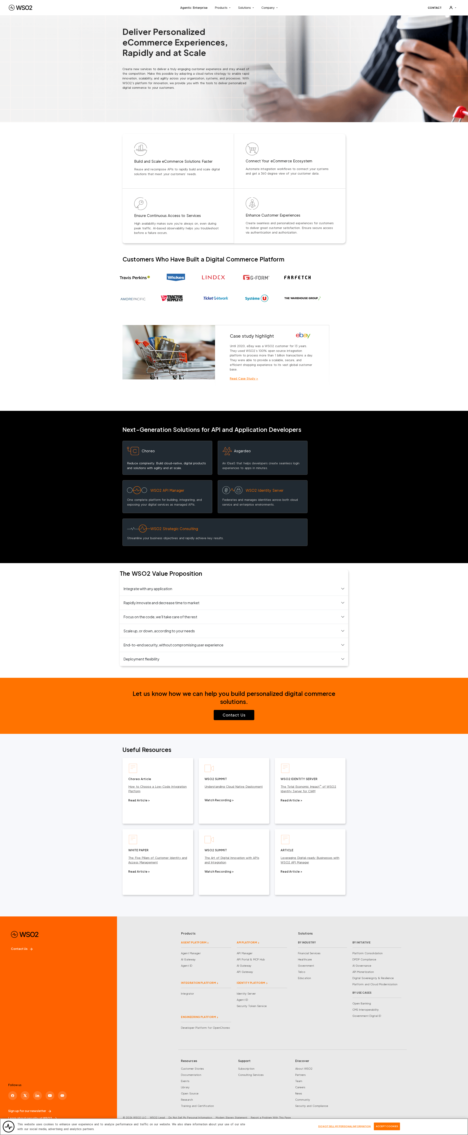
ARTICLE (287, 850)
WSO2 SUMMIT (216, 779)
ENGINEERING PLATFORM (198, 1017)
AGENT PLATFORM (193, 942)
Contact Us (234, 714)
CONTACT (435, 7)
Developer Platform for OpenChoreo (205, 1027)
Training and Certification (197, 1105)
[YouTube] (50, 1095)
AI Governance (361, 965)
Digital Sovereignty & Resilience (373, 978)
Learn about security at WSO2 (30, 1118)
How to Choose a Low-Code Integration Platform (157, 789)
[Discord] (62, 1095)
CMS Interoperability (365, 1009)
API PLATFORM (247, 942)
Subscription (246, 1068)
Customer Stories (192, 1068)
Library (185, 1087)
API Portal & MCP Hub (251, 959)
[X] (25, 1095)
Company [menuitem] (268, 7)
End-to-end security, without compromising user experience (173, 645)
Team (298, 1081)
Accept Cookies (387, 1126)
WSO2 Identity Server (265, 490)
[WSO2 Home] (20, 8)
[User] (452, 7)
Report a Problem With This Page (271, 1117)
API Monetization (363, 971)
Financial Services (309, 953)
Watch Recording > (219, 800)
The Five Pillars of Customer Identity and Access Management (157, 860)
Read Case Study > (244, 378)
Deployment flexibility (141, 659)
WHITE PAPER (138, 850)
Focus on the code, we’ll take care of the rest (160, 617)
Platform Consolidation (367, 953)
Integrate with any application (147, 588)
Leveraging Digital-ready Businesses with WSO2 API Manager (310, 860)
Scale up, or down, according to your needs (159, 631)
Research (187, 1099)
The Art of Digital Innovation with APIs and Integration (232, 860)
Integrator (187, 993)
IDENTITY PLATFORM (251, 982)
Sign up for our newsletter (27, 1111)
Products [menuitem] (221, 7)
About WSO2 (303, 1068)
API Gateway (245, 971)
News (298, 1093)
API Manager (244, 953)
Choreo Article (139, 779)
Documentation (191, 1074)
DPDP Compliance (364, 959)
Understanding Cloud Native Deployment (234, 786)
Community (302, 1099)
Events (185, 1081)
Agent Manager (191, 953)
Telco (301, 971)
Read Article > (139, 800)
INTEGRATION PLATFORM (198, 982)
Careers (300, 1087)
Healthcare (305, 959)
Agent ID (186, 965)
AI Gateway (188, 959)
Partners (300, 1074)
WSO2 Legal (157, 1117)
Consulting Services (251, 1074)
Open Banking (361, 1003)
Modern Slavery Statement (231, 1117)
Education (304, 978)
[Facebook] (12, 1095)
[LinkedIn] (37, 1095)
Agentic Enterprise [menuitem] (193, 7)
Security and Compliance (311, 1105)
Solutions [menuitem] (244, 7)
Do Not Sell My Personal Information (190, 1117)
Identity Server (246, 993)
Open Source (190, 1093)
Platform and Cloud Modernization (375, 984)
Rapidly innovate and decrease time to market (161, 603)
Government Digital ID (366, 1015)
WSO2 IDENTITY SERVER (299, 779)
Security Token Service (252, 1006)
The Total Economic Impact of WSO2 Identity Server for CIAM (308, 789)
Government (306, 965)
